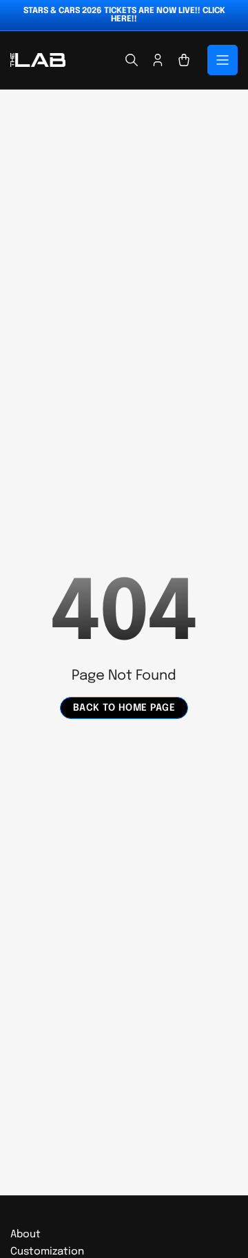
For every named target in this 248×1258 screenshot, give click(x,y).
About (25, 1234)
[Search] (131, 60)
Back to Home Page (124, 708)
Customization (47, 1251)
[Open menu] (222, 60)
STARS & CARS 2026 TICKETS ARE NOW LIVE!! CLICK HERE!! (124, 15)
